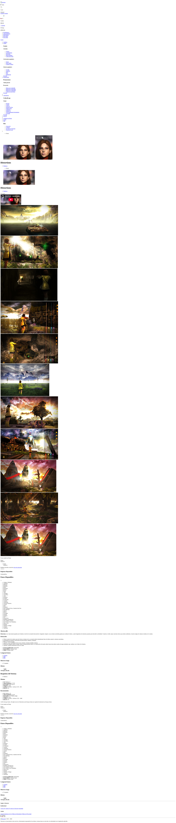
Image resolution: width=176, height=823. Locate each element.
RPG (7, 72)
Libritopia (8, 109)
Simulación (8, 74)
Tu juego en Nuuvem (10, 128)
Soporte (2, 814)
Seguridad (21, 808)
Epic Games (8, 63)
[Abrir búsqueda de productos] (1, 6)
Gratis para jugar (9, 56)
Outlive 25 (8, 111)
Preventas (8, 54)
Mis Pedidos (6, 35)
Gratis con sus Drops (10, 91)
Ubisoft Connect (9, 64)
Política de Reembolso (17, 814)
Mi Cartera (5, 36)
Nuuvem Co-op (9, 129)
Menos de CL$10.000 (11, 89)
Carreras (8, 127)
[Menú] (1, 1)
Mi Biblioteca (6, 32)
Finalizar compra (4, 13)
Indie (4, 656)
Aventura (8, 71)
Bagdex (7, 103)
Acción (7, 69)
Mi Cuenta (5, 37)
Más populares (9, 55)
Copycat (8, 106)
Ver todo (5, 75)
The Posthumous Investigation (12, 112)
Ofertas (7, 51)
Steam (7, 61)
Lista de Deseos (6, 33)
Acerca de (8, 126)
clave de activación (18, 567)
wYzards (8, 113)
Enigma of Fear (9, 107)
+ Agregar (3, 25)
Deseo (2, 568)
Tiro (7, 73)
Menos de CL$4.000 (10, 88)
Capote (7, 104)
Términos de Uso (8, 814)
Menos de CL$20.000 (11, 90)
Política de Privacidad (26, 814)
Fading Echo (9, 108)
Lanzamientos (9, 52)
